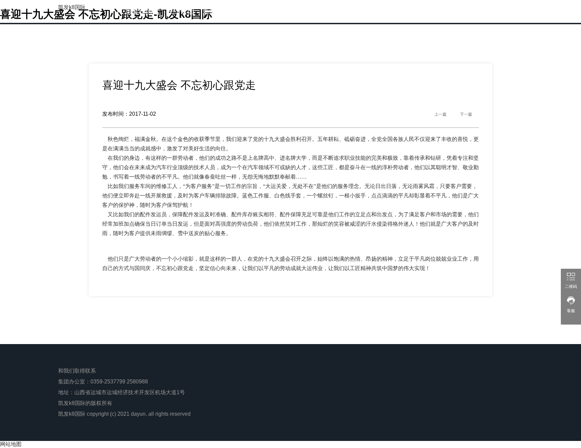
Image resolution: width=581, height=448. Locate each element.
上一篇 (440, 114)
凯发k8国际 (71, 7)
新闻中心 (216, 11)
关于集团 (180, 11)
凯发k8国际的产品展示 (271, 11)
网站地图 (11, 444)
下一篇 (466, 114)
